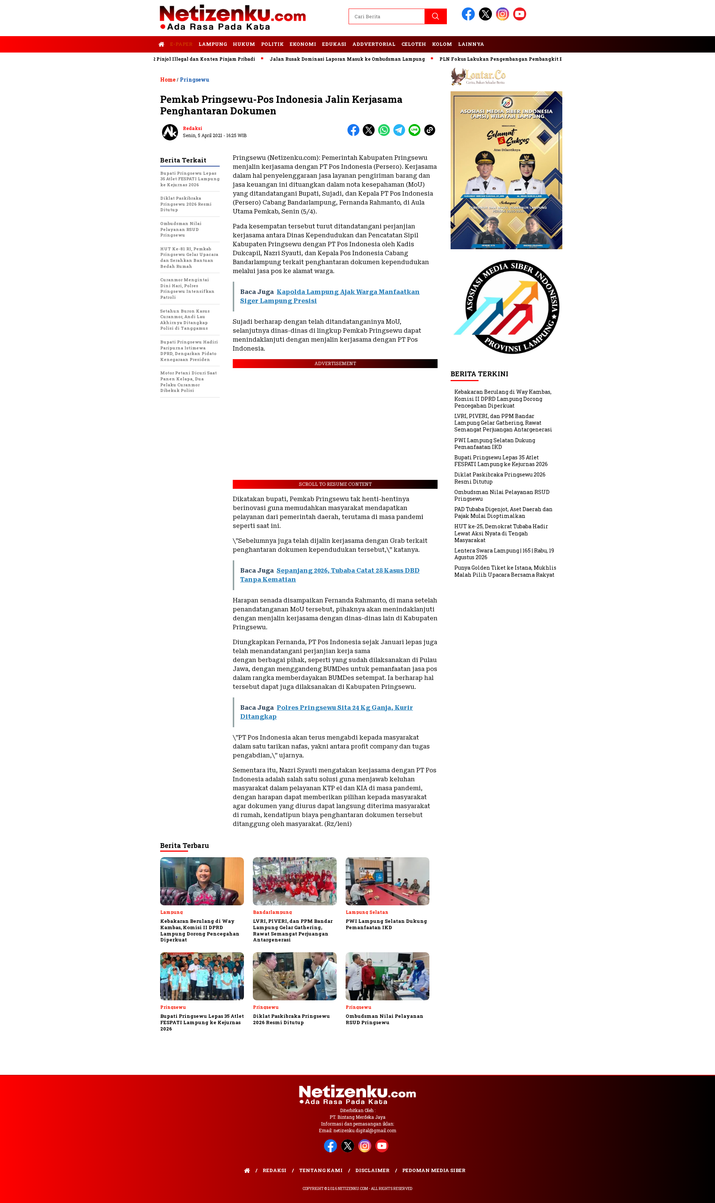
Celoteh (413, 44)
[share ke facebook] (355, 134)
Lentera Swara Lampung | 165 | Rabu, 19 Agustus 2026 (504, 554)
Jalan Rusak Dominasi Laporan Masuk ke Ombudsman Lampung (315, 59)
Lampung (212, 44)
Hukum (244, 44)
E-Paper (181, 44)
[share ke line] (416, 134)
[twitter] (487, 19)
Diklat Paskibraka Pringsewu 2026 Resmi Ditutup (500, 478)
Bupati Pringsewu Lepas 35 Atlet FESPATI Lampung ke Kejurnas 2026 (501, 461)
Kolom (442, 44)
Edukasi (334, 44)
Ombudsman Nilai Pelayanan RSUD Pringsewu (502, 495)
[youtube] (521, 19)
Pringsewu (194, 79)
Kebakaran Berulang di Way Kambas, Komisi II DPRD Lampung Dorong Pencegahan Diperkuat (503, 398)
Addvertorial (373, 44)
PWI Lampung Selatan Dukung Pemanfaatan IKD (494, 443)
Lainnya (471, 44)
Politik (272, 44)
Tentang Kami (321, 1170)
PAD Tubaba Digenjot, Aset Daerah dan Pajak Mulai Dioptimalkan (503, 512)
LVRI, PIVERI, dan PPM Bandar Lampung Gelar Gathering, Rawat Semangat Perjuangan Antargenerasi (503, 422)
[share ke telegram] (401, 134)
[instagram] (504, 19)
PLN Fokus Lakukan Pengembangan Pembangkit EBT (472, 59)
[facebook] (469, 19)
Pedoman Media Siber (433, 1170)
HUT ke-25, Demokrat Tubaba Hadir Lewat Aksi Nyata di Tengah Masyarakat (501, 533)
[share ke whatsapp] (385, 134)
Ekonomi (303, 44)
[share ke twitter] (370, 134)
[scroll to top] (687, 1191)
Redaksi (192, 128)
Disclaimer (372, 1170)
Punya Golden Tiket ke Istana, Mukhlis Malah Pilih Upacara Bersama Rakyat (505, 571)
